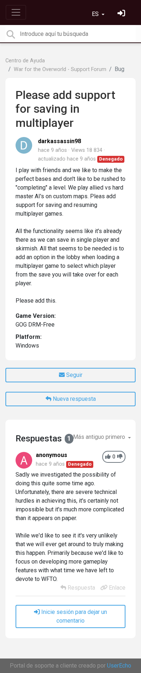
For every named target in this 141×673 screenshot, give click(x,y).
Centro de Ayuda (25, 61)
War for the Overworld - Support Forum (60, 69)
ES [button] (96, 14)
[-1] (120, 457)
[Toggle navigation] (16, 12)
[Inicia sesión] (122, 14)
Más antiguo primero (100, 436)
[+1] (108, 457)
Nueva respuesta (73, 398)
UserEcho (119, 665)
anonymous (51, 455)
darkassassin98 (59, 141)
